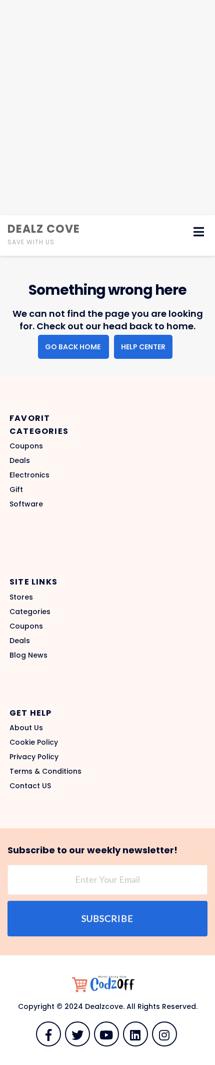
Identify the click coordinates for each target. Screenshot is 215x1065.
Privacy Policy (34, 757)
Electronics (30, 475)
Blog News (29, 655)
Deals (20, 460)
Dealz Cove (44, 229)
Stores (21, 597)
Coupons (26, 446)
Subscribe (108, 918)
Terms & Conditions (46, 771)
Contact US (30, 786)
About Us (26, 728)
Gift (16, 489)
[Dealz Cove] (107, 984)
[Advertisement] (107, 107)
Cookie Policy (34, 742)
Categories (30, 612)
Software (26, 504)
